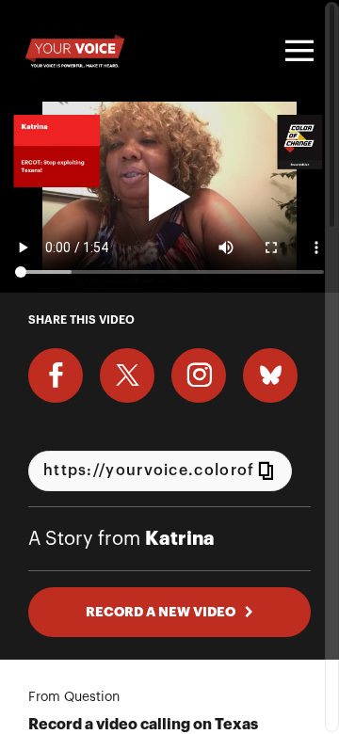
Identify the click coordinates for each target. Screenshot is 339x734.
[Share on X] (127, 375)
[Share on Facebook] (55, 375)
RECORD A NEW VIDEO (160, 611)
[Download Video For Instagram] (198, 375)
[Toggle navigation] (296, 51)
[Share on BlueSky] (270, 375)
